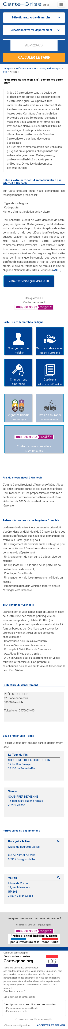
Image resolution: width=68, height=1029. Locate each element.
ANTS (57, 270)
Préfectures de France (26, 68)
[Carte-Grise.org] (26, 4)
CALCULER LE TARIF (34, 57)
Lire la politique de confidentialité (19, 997)
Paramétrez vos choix (16, 1011)
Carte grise (8, 68)
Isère (5, 72)
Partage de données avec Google (22, 1008)
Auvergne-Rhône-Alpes (50, 68)
